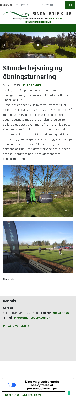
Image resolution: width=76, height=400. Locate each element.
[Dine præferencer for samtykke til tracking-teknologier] (69, 393)
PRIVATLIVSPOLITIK (16, 326)
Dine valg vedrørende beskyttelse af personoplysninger (42, 385)
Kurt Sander (32, 85)
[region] (38, 45)
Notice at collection (23, 395)
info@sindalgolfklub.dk (38, 22)
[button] (4, 45)
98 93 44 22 (55, 18)
